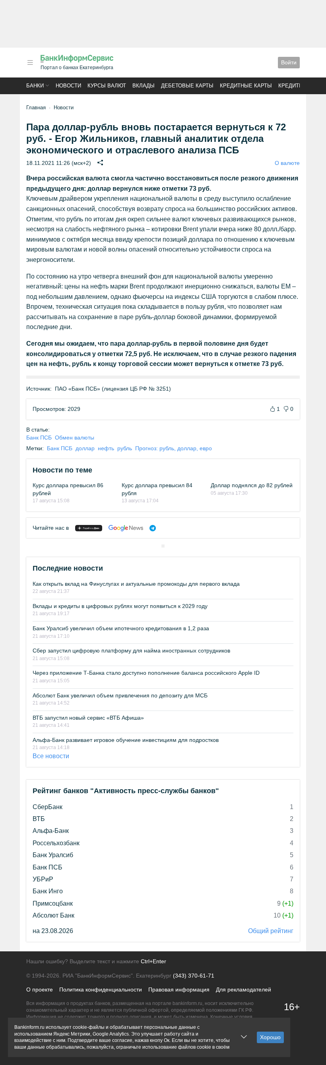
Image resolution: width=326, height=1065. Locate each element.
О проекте (39, 989)
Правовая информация (179, 989)
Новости (68, 86)
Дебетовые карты (187, 86)
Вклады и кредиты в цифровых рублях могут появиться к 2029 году (120, 606)
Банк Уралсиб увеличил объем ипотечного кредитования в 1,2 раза (121, 628)
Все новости (51, 756)
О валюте (287, 163)
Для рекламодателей (243, 989)
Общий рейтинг (270, 931)
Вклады (143, 86)
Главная (36, 107)
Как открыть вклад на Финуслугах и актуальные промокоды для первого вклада (136, 584)
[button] (30, 62)
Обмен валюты (74, 437)
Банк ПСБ (39, 437)
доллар (85, 448)
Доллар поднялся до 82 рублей (252, 485)
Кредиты (291, 86)
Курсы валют (106, 86)
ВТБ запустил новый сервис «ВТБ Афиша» (88, 718)
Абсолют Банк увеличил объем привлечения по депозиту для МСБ (120, 695)
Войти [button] (289, 62)
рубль (124, 448)
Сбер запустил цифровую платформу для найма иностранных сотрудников (131, 650)
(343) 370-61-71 (193, 975)
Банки (35, 86)
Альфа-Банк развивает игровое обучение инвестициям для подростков (126, 740)
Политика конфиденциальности (100, 989)
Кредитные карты (246, 86)
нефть (106, 448)
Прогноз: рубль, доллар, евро (173, 448)
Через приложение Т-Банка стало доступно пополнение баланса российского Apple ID (146, 673)
